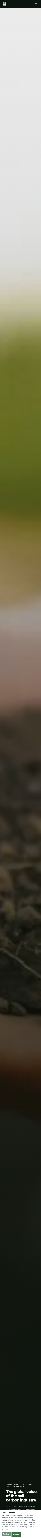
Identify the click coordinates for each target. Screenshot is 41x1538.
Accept (16, 1534)
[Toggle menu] (36, 4)
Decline (6, 1534)
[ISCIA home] (4, 4)
